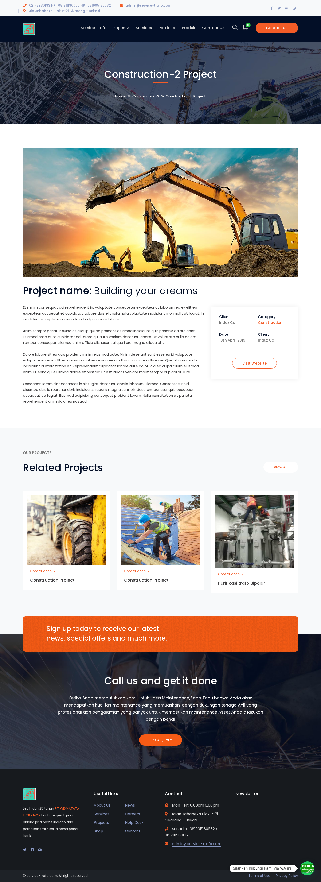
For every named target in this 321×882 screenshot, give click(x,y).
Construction (270, 322)
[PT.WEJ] (29, 28)
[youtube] (40, 849)
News (130, 805)
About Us (102, 805)
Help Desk (134, 822)
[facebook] (32, 849)
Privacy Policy (287, 875)
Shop (98, 831)
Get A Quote (160, 740)
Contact (133, 831)
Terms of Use (259, 875)
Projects (101, 822)
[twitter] (24, 849)
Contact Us (277, 27)
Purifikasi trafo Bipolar (241, 583)
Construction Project (52, 580)
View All (281, 467)
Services (101, 814)
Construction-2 (145, 96)
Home (120, 96)
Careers (132, 814)
